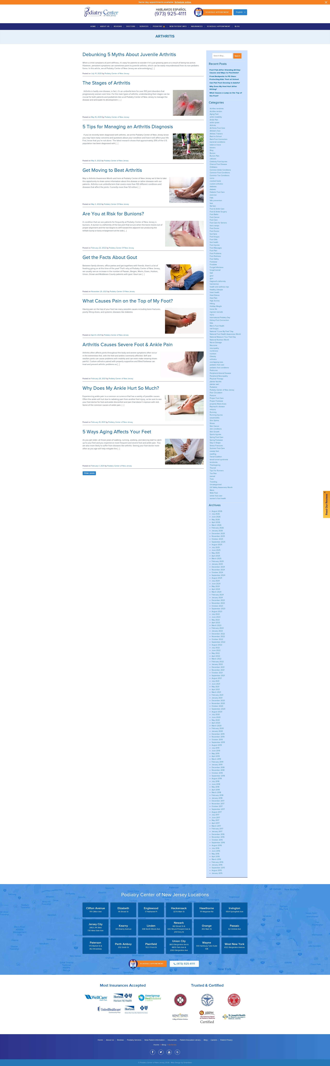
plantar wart (214, 384)
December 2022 (218, 634)
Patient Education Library (190, 1040)
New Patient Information (155, 1040)
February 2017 (217, 829)
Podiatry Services (134, 1040)
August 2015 (217, 870)
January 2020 (217, 731)
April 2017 (216, 823)
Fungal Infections (216, 267)
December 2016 (218, 834)
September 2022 (218, 642)
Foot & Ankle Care (217, 209)
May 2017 (215, 820)
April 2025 (216, 556)
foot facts (213, 234)
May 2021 (215, 687)
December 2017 (218, 801)
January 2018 (217, 798)
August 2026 (217, 511)
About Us (104, 26)
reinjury (213, 409)
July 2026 (216, 514)
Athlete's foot (215, 131)
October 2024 (217, 572)
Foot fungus (214, 237)
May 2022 (216, 653)
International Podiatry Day (220, 317)
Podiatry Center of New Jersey (117, 73)
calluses (213, 159)
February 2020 (218, 728)
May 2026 (216, 520)
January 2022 (217, 664)
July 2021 (215, 681)
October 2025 (217, 539)
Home (93, 26)
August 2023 (217, 611)
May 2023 (216, 620)
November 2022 (218, 636)
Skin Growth (214, 432)
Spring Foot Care (216, 437)
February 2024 (218, 595)
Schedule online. (183, 2)
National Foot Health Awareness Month (225, 334)
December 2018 (218, 767)
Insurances (197, 26)
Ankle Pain (214, 120)
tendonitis (214, 462)
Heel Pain (213, 298)
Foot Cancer (215, 217)
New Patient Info (178, 26)
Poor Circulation (216, 393)
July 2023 (216, 614)
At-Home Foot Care (217, 128)
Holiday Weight (216, 306)
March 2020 (216, 726)
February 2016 (217, 862)
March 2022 (216, 659)
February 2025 (218, 561)
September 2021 (218, 675)
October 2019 (217, 740)
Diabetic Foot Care (217, 192)
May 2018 (215, 787)
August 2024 (217, 578)
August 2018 (217, 778)
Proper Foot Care (217, 398)
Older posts (89, 473)
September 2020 (218, 709)
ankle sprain (214, 122)
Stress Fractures (216, 446)
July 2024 (216, 581)
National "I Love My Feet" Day (221, 331)
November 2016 (218, 837)
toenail (212, 476)
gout (211, 276)
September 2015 (218, 868)
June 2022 (216, 650)
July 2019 (215, 748)
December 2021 (218, 667)
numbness (214, 351)
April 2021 (216, 689)
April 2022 (216, 656)
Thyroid (213, 468)
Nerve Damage (216, 342)
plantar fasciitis (215, 381)
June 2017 (216, 817)
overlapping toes (216, 362)
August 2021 (217, 678)
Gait (211, 273)
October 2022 (217, 639)
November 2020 (218, 703)
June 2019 (216, 751)
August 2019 (217, 745)
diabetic (213, 189)
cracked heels (215, 181)
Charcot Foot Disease (218, 164)
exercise (213, 195)
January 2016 (217, 865)
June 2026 (216, 517)
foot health (214, 242)
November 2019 (218, 737)
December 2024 (218, 567)
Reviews (118, 26)
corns (212, 178)
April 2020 (216, 723)
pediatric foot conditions (219, 368)
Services (144, 26)
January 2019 (217, 765)
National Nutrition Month (219, 340)
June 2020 (216, 717)
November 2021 (218, 670)
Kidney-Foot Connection (219, 320)
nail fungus (214, 328)
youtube (169, 1052)
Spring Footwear (216, 440)
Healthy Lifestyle (216, 290)
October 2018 (217, 773)
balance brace (215, 145)
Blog (237, 26)
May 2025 (216, 553)
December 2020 (218, 700)
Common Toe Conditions (219, 175)
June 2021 (216, 684)
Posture (213, 395)
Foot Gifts (213, 239)
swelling (213, 454)
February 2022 (218, 662)
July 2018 (215, 781)
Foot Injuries (215, 245)
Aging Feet (214, 114)
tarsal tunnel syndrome (219, 459)
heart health (214, 292)
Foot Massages (216, 248)
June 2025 (216, 550)
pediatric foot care (217, 365)
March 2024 (216, 592)
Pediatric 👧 (159, 26)
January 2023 (217, 631)
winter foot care (216, 496)
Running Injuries (216, 415)
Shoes (212, 423)
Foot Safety (214, 259)
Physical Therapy (216, 379)
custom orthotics (216, 184)
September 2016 (218, 842)
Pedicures (214, 370)
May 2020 (216, 720)
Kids (211, 323)
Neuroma (213, 345)
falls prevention (216, 200)
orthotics (213, 359)
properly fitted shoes (218, 404)
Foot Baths (214, 214)
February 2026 (218, 528)
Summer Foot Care (217, 448)
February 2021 (217, 695)
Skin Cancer (214, 426)
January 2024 (217, 597)
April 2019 (216, 756)
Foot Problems (215, 253)
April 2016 (216, 856)
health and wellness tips (219, 287)
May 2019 (215, 753)
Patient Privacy (226, 1040)
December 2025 (218, 533)
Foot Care (214, 220)
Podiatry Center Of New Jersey (116, 204)
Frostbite (213, 264)
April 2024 (216, 589)
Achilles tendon (216, 111)
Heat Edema (214, 295)
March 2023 (216, 625)
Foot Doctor (214, 228)
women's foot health (218, 498)
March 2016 (216, 859)
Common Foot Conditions (220, 173)
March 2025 (216, 558)
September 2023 (218, 609)
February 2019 (217, 762)
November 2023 (218, 603)
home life (213, 309)
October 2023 (217, 606)
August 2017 (217, 812)
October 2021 (217, 673)
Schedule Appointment (217, 12)
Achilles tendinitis (217, 108)
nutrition (213, 354)
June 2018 (216, 784)
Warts (212, 490)
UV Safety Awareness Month (221, 487)
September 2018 (218, 776)
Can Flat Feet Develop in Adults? (224, 83)
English (239, 12)
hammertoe (214, 284)
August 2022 (217, 645)
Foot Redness (215, 256)
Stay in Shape (215, 443)
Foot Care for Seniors (218, 223)
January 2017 (217, 831)
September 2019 (218, 742)
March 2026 (216, 525)
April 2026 (216, 522)
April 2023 (216, 622)
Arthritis (213, 125)
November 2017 (218, 804)
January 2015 (217, 873)
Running (213, 412)
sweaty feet (214, 451)
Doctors (130, 26)
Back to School (216, 136)
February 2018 (217, 795)
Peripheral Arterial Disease (220, 373)
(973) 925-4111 (170, 14)
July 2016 (215, 848)
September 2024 (218, 575)
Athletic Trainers (216, 134)
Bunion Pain (214, 156)
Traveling (213, 482)
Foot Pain (213, 251)
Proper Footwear (216, 401)
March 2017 (216, 826)
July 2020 (216, 714)
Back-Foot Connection (218, 139)
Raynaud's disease (217, 406)
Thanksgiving (215, 465)
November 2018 (218, 770)
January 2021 (217, 698)
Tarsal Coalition (216, 457)
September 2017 (218, 809)
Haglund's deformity (218, 281)
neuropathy (214, 348)
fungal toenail (215, 270)
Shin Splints (214, 420)
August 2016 (217, 845)
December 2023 (218, 600)
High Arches (215, 301)
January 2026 (217, 531)
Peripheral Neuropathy (219, 376)
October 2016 (217, 840)
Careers (214, 1040)
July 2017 (215, 815)
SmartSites (188, 1062)
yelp (177, 1052)
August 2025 (217, 545)
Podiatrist (213, 387)
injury (212, 315)
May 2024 (216, 586)
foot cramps (214, 226)
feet (211, 203)
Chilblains (213, 167)
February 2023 (218, 628)
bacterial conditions (217, 142)
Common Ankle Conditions (220, 170)
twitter (160, 1052)
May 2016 (215, 854)
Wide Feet (214, 493)
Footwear (213, 262)
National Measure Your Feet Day (223, 337)
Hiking (212, 303)
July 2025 (216, 547)
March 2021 (216, 692)
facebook (152, 1052)
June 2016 (216, 851)
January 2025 (217, 564)
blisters (213, 148)
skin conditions (216, 429)
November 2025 (218, 536)
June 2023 (216, 617)
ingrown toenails (216, 312)
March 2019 (216, 759)
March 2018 (216, 792)
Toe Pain (213, 473)
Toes (212, 479)
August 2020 (217, 712)
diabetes (213, 186)
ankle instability (216, 117)
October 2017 (217, 806)
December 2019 (218, 734)
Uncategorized (215, 484)
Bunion (212, 153)
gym (211, 278)
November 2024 (218, 570)
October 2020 (217, 706)
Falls (211, 198)
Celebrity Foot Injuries (218, 161)
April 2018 (216, 790)
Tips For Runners (217, 471)
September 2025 (218, 542)
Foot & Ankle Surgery (218, 212)
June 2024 (216, 584)
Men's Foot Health (217, 326)
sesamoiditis (215, 418)
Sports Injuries (215, 434)
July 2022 (216, 648)
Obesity (213, 356)
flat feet (213, 206)
